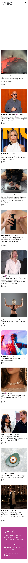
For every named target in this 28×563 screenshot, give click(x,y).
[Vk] (9, 555)
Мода (3, 276)
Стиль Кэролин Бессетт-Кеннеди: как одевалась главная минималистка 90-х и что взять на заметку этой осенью (13, 280)
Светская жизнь (6, 195)
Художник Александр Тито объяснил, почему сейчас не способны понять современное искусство (12, 515)
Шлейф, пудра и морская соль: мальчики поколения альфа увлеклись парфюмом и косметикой (12, 240)
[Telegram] (4, 555)
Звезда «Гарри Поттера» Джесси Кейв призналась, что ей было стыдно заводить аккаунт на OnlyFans (13, 199)
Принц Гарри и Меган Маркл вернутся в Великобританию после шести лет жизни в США (14, 438)
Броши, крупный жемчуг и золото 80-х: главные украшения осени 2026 (13, 397)
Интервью (4, 115)
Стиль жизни (9, 319)
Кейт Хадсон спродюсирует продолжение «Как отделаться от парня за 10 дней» (13, 157)
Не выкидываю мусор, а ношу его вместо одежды (13, 359)
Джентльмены (5, 235)
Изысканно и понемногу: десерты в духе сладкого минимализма (13, 476)
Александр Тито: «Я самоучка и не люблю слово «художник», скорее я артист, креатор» (14, 118)
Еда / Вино (4, 473)
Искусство (4, 76)
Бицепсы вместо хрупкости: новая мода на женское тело (14, 322)
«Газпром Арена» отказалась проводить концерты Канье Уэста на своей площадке (14, 80)
